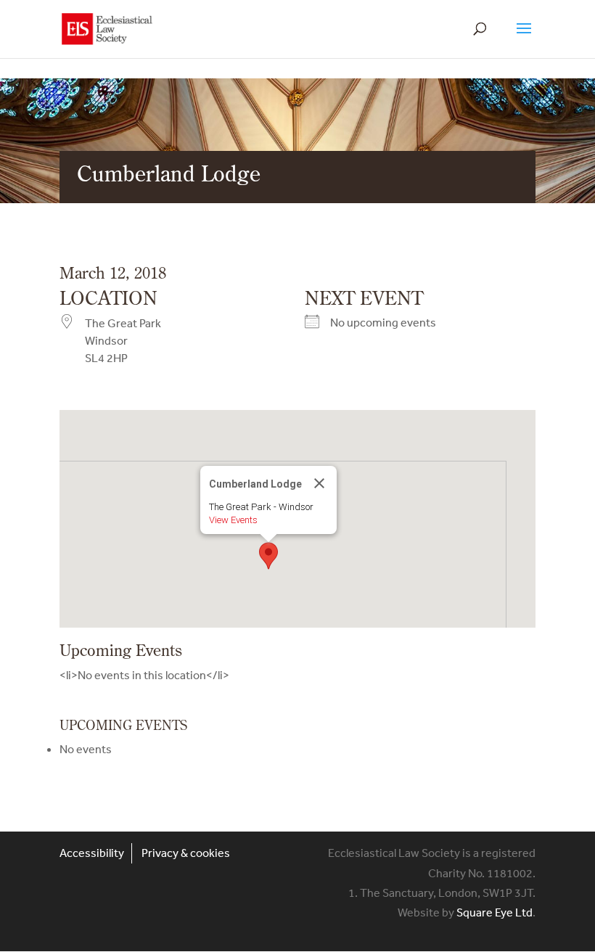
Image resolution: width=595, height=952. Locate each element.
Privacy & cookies (185, 852)
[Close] (319, 483)
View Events (233, 519)
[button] (268, 556)
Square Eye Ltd (494, 912)
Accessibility (92, 852)
